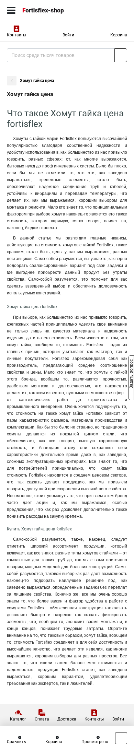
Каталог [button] (18, 719)
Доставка (66, 719)
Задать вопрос (131, 375)
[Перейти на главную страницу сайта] (51, 10)
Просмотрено (94, 741)
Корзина (118, 35)
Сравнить (16, 741)
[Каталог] (11, 10)
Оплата (42, 719)
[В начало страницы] (121, 738)
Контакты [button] (16, 35)
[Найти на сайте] (120, 55)
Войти (68, 35)
